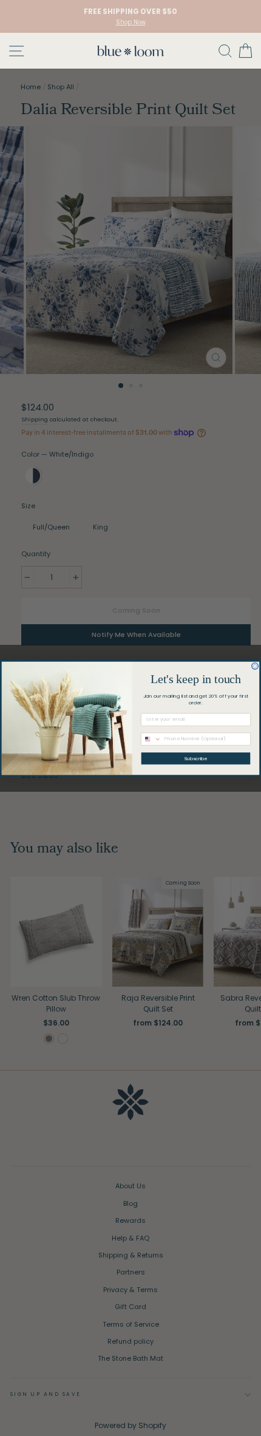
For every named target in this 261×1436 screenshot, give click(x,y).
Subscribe (196, 758)
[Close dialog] (255, 665)
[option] (130, 16)
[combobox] (151, 739)
